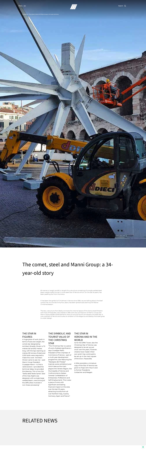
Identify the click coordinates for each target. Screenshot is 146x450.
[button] (22, 6)
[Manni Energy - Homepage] (73, 6)
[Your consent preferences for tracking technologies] (143, 447)
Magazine (25, 14)
